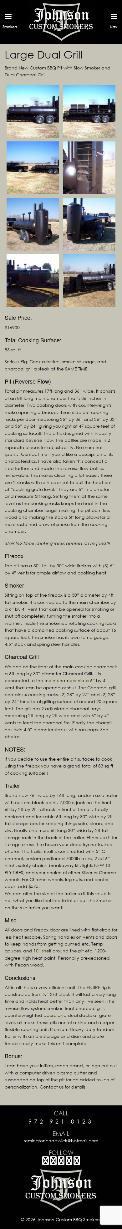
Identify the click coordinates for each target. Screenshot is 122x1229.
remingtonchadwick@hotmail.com (61, 1141)
